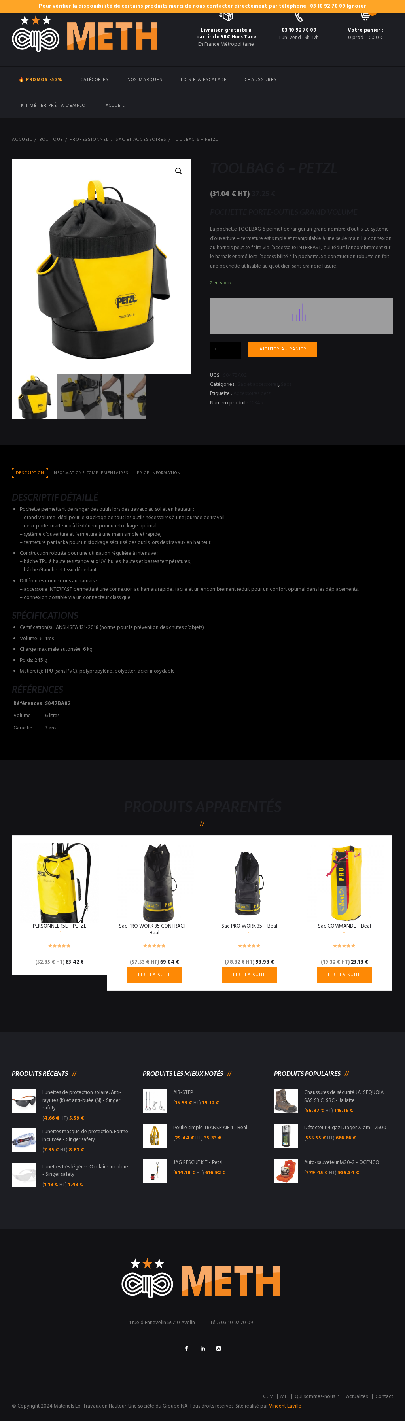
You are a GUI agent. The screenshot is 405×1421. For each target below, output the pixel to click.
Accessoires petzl (252, 393)
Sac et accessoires (140, 139)
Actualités (357, 1397)
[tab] (30, 473)
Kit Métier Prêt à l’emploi (54, 105)
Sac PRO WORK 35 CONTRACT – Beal (154, 929)
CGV (268, 1397)
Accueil (115, 105)
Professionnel (89, 139)
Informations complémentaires (91, 473)
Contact (384, 1397)
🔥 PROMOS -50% (40, 79)
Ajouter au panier (283, 349)
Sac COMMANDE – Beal (344, 926)
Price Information (158, 473)
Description (30, 473)
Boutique (51, 139)
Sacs (286, 384)
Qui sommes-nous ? (317, 1397)
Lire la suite (154, 975)
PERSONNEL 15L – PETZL (59, 926)
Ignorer (356, 6)
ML (283, 1397)
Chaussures (261, 79)
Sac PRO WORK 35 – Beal (249, 926)
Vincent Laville (285, 1406)
